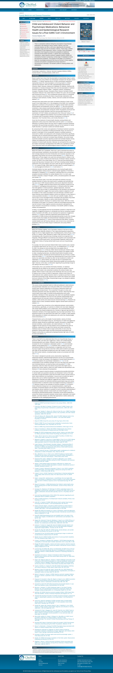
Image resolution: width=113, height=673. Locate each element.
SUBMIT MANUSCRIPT (63, 9)
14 (64, 118)
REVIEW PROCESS (86, 18)
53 (33, 384)
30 (36, 184)
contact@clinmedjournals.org (84, 666)
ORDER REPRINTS (74, 9)
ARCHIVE (49, 18)
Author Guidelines (62, 661)
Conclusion (24, 37)
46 (33, 361)
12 (61, 106)
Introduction (24, 28)
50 (65, 364)
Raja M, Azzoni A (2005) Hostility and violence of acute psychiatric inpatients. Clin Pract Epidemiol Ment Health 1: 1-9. (54, 537)
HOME (23, 9)
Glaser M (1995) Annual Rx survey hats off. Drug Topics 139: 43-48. (52, 421)
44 (74, 359)
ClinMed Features (92, 0)
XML (89, 51)
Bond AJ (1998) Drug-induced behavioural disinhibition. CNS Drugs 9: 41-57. (54, 426)
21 (33, 165)
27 (61, 167)
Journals (41, 661)
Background (24, 30)
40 (50, 345)
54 (66, 384)
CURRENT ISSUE (57, 18)
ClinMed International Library (34, 671)
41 (35, 353)
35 (46, 219)
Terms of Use (80, 671)
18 (62, 155)
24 (33, 167)
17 (64, 121)
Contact (41, 665)
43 (37, 353)
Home (40, 660)
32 (38, 184)
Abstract (23, 24)
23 (73, 234)
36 (38, 224)
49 (62, 361)
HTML (84, 51)
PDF (79, 51)
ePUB (93, 51)
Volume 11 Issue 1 (85, 41)
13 (71, 113)
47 (60, 361)
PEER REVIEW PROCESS (40, 9)
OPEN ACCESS (76, 18)
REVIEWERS (41, 18)
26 (52, 167)
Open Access (61, 663)
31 (44, 279)
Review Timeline (78, 0)
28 (46, 172)
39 (48, 345)
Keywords (23, 26)
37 (61, 344)
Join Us (60, 665)
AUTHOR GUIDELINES (51, 9)
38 (63, 344)
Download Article (86, 46)
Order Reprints (86, 55)
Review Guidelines (62, 660)
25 (51, 167)
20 (64, 155)
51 (73, 382)
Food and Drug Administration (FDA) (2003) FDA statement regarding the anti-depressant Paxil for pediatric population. (54, 495)
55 (68, 391)
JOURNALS (30, 9)
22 (73, 165)
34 (38, 214)
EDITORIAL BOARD (32, 18)
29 (39, 177)
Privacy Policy (87, 671)
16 (66, 118)
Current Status (25, 32)
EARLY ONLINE (67, 18)
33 (49, 196)
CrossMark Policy (85, 0)
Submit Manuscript (43, 663)
